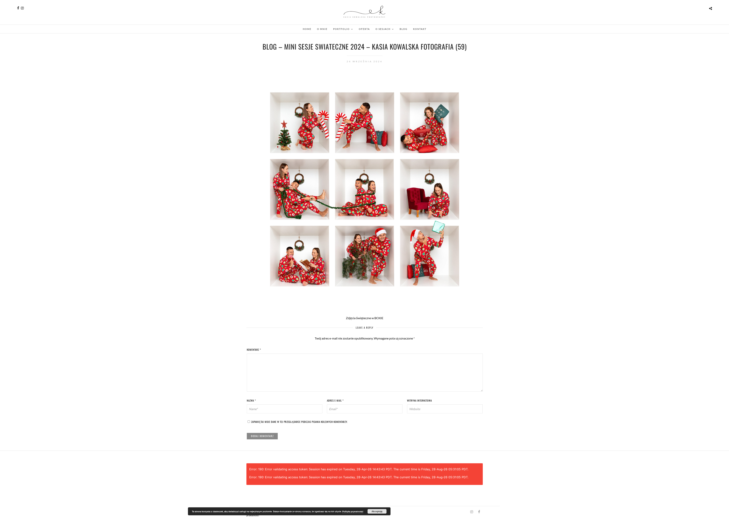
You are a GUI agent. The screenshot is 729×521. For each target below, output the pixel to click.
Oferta (364, 29)
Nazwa (251, 400)
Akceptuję (377, 511)
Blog (403, 29)
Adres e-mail (335, 400)
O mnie (322, 29)
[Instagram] (22, 8)
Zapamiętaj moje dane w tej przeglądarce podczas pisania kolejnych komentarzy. (299, 422)
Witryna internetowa (419, 400)
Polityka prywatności (352, 511)
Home (307, 29)
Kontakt (419, 29)
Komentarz (254, 349)
